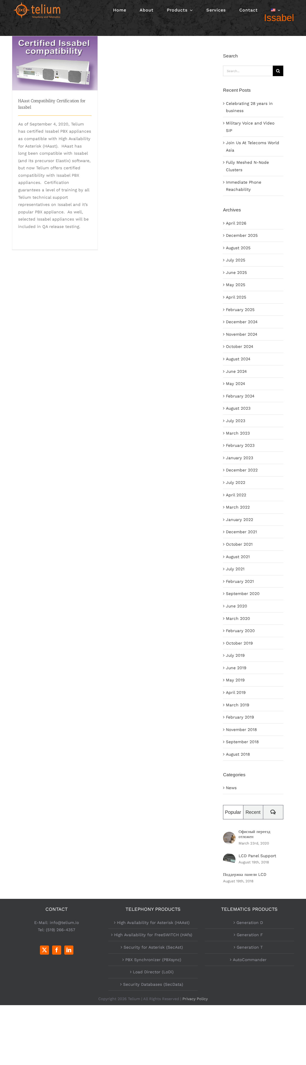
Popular (233, 812)
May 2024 (235, 383)
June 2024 (236, 371)
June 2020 (236, 606)
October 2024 (239, 346)
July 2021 (235, 568)
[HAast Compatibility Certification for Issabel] (55, 63)
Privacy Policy (195, 999)
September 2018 (242, 741)
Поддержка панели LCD (244, 874)
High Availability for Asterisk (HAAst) (153, 922)
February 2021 (240, 581)
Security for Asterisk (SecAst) (153, 947)
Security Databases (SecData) (153, 984)
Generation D (249, 922)
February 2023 (240, 445)
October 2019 (239, 643)
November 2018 (241, 729)
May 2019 (235, 680)
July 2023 (235, 420)
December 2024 (241, 321)
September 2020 (243, 593)
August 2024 (238, 359)
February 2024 (240, 396)
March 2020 (238, 618)
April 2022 (236, 495)
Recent (253, 812)
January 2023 (239, 457)
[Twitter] (44, 950)
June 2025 (236, 272)
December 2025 (242, 235)
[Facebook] (56, 950)
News (231, 787)
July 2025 (235, 260)
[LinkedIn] (68, 950)
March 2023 (238, 433)
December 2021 (241, 531)
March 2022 (238, 507)
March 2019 (237, 704)
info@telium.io (64, 922)
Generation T (250, 947)
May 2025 (235, 284)
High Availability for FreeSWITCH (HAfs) (153, 934)
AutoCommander (250, 959)
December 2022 (242, 470)
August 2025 (238, 247)
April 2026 (236, 223)
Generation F (250, 934)
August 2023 (238, 408)
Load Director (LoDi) (153, 971)
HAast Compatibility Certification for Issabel (55, 54)
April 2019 (236, 692)
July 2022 (235, 482)
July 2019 (235, 655)
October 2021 (239, 544)
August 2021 (238, 556)
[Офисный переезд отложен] (229, 835)
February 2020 (240, 630)
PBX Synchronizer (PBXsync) (153, 959)
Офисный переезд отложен (254, 834)
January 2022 (239, 519)
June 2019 (236, 667)
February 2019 (240, 717)
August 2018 (238, 754)
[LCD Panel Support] (229, 857)
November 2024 (241, 334)
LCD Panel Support (257, 855)
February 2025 (240, 309)
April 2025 (236, 297)
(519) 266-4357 (60, 929)
